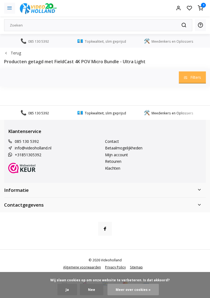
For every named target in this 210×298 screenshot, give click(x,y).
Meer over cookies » (133, 289)
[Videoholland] (38, 8)
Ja (67, 289)
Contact (112, 141)
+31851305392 (28, 154)
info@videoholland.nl (33, 148)
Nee (91, 289)
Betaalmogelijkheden (123, 148)
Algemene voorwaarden (82, 267)
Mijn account (116, 154)
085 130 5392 (27, 141)
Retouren (113, 161)
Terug (16, 53)
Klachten (112, 168)
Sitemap (136, 267)
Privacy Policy (115, 267)
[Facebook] (105, 229)
